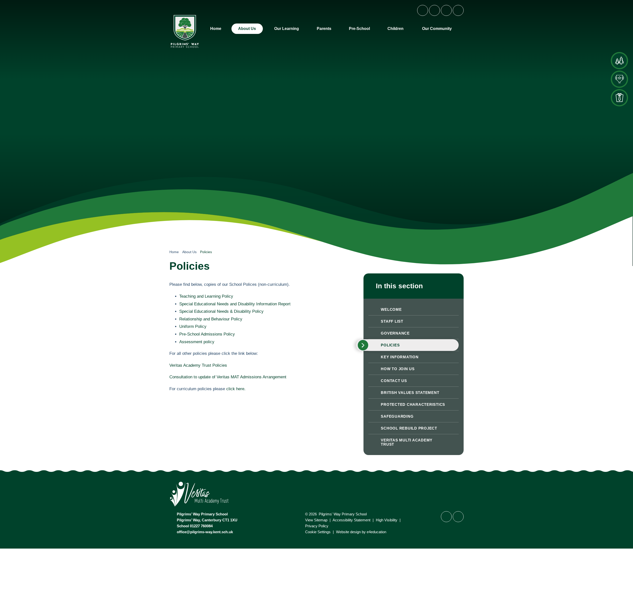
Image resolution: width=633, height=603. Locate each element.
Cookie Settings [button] (318, 532)
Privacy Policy (316, 526)
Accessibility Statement (351, 520)
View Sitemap (316, 520)
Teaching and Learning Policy (206, 296)
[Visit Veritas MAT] (316, 494)
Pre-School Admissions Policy (207, 334)
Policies (206, 252)
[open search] (458, 10)
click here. (236, 388)
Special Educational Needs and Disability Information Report (235, 304)
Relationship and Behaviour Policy (210, 319)
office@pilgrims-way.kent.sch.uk (205, 532)
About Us (189, 252)
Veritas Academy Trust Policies (198, 365)
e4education (376, 532)
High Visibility (386, 520)
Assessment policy (196, 341)
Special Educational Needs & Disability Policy (221, 311)
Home (174, 252)
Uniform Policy (192, 326)
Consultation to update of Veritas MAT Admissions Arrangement (227, 377)
